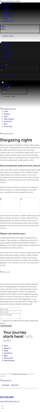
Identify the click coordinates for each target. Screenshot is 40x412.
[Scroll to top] (1, 411)
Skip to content (5, 1)
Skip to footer (15, 1)
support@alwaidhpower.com (9, 401)
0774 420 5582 (6, 396)
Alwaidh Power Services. (19, 374)
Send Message (6, 326)
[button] (20, 29)
